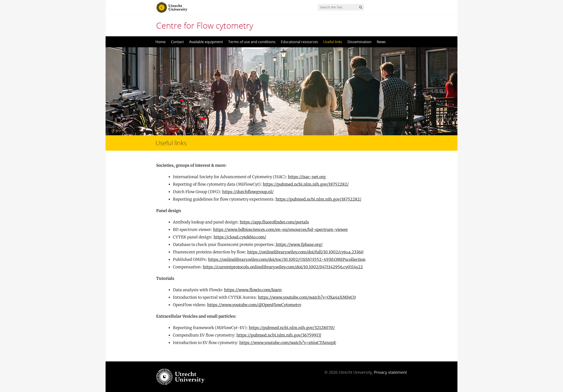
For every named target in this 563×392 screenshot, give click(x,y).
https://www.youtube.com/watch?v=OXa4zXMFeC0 (307, 297)
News (381, 41)
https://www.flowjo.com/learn (253, 289)
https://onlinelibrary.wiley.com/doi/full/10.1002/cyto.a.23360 (305, 252)
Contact (177, 41)
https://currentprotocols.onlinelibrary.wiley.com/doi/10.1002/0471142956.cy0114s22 (283, 266)
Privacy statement (390, 372)
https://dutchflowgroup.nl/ (248, 191)
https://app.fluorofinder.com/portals (274, 222)
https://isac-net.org (307, 176)
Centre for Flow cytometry (204, 25)
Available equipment (206, 41)
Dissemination (359, 41)
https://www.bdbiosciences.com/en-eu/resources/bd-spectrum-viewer (280, 229)
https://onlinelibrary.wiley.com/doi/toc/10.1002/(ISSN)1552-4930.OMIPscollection (287, 259)
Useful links (332, 41)
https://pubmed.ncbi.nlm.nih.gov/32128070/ (292, 327)
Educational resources (299, 41)
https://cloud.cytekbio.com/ (240, 237)
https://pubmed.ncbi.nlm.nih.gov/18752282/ (306, 184)
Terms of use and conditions (252, 41)
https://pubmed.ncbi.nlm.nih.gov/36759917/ (278, 335)
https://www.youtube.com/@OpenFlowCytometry (254, 304)
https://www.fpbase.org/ (299, 244)
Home (160, 41)
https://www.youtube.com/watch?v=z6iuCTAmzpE (287, 342)
